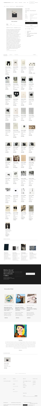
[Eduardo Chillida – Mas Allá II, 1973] (24, 158)
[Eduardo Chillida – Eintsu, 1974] (16, 63)
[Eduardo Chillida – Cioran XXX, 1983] (24, 111)
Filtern (34, 54)
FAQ (23, 382)
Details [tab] (7, 24)
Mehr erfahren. (29, 36)
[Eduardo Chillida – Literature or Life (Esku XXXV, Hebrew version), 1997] (16, 126)
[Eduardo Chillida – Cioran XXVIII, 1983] (32, 111)
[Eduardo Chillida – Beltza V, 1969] (8, 143)
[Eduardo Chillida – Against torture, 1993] (16, 174)
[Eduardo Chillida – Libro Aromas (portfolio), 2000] (32, 63)
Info (27, 2)
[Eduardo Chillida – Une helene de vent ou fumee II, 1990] (32, 174)
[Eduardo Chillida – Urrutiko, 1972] (16, 95)
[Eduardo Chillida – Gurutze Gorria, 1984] (8, 225)
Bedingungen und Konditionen (16, 402)
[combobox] (32, 2)
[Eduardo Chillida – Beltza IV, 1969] (16, 143)
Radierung (31, 15)
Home (4, 6)
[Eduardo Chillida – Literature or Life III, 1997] (8, 208)
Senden (36, 395)
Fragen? (31, 25)
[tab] (5, 55)
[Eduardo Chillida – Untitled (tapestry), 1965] (16, 158)
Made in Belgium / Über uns (27, 381)
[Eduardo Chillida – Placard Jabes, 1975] (8, 80)
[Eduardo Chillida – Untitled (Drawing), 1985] (16, 80)
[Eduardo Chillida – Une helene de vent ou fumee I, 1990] (24, 174)
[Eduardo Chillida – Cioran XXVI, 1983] (32, 95)
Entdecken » (20, 350)
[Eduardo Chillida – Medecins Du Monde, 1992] (8, 63)
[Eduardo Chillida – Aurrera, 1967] (8, 174)
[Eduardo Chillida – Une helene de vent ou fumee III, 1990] (8, 191)
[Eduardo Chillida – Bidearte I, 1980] (32, 208)
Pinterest (34, 384)
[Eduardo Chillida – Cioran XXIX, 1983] (8, 126)
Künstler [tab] (11, 24)
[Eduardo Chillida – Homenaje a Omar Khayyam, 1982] (32, 158)
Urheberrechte (5, 402)
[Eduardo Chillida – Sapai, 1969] (8, 95)
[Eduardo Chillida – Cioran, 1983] (32, 80)
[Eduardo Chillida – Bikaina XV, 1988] (16, 208)
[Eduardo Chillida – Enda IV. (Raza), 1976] (24, 63)
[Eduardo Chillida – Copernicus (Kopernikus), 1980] (24, 95)
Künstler (16, 2)
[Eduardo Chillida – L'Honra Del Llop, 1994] (16, 111)
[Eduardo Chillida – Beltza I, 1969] (8, 158)
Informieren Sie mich (30, 273)
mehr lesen (6, 317)
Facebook (34, 382)
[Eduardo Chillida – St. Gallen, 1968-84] (24, 80)
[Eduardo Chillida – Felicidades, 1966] (32, 126)
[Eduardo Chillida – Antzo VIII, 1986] (24, 126)
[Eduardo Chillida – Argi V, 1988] (32, 191)
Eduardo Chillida (12, 6)
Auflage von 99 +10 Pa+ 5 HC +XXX (33, 19)
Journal (24, 2)
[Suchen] (33, 2)
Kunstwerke (20, 2)
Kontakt (24, 387)
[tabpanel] (13, 39)
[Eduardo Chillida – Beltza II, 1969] (32, 143)
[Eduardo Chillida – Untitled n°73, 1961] (24, 208)
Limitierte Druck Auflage (33, 14)
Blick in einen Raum (14, 21)
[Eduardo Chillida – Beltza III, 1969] (24, 143)
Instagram (34, 381)
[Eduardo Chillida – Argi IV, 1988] (24, 191)
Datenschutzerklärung (27, 402)
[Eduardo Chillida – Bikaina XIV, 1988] (16, 191)
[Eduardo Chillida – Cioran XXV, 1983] (8, 111)
